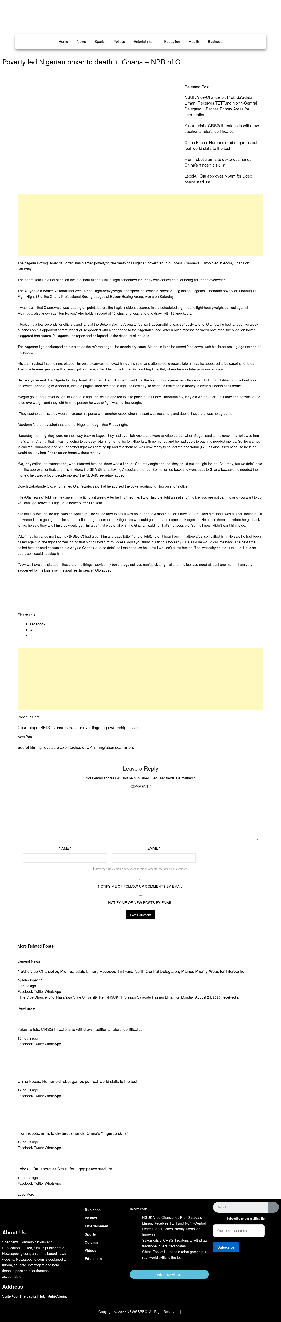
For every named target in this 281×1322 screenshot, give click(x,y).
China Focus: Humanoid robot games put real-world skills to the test (220, 145)
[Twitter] (245, 1271)
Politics (119, 41)
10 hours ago (28, 1038)
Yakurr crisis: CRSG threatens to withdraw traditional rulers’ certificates (221, 128)
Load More (26, 1194)
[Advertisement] (140, 225)
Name (65, 848)
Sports (100, 41)
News (81, 41)
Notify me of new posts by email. (140, 902)
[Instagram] (258, 1271)
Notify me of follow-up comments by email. (140, 886)
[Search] (273, 1207)
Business (215, 41)
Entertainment (144, 41)
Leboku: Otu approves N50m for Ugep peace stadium (65, 1169)
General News (29, 961)
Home (63, 41)
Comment (140, 786)
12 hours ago (28, 1090)
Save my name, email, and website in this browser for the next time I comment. (141, 869)
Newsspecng (32, 980)
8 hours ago (27, 985)
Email (153, 848)
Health (194, 41)
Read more (26, 1008)
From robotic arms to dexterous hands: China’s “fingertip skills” (218, 162)
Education (172, 41)
